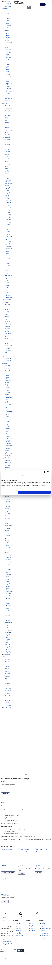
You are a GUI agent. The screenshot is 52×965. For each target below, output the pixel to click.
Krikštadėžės (9, 56)
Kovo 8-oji (7, 273)
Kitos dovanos (8, 318)
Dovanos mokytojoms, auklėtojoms (9, 246)
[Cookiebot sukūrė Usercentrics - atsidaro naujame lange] (45, 472)
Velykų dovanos (8, 275)
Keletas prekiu (8, 6)
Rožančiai (8, 67)
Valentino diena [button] (8, 267)
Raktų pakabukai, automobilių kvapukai (8, 321)
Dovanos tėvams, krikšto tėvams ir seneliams (8, 253)
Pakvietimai (7, 105)
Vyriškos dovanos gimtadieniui (7, 161)
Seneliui (8, 295)
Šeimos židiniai (8, 107)
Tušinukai (7, 316)
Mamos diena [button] (8, 277)
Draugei (8, 158)
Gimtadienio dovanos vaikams (7, 166)
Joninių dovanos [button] (6, 1)
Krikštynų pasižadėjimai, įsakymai (9, 83)
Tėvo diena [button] (7, 289)
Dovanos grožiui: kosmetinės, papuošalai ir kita (8, 326)
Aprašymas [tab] (3, 802)
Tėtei (7, 294)
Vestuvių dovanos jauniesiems (7, 124)
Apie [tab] (43, 475)
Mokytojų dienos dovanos (8, 188)
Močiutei (8, 284)
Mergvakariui (8, 134)
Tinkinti (25, 492)
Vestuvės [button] (5, 103)
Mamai (7, 282)
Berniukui (8, 33)
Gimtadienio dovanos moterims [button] (7, 153)
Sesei (7, 156)
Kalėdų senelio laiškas (9, 207)
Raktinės (6, 314)
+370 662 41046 (9, 935)
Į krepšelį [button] (21, 873)
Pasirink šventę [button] (6, 137)
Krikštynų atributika (13, 775)
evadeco (3, 921)
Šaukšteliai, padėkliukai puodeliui (7, 304)
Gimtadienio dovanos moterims (7, 147)
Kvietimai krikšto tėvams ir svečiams (8, 11)
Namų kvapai (8, 333)
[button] (6, 355)
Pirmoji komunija (8, 98)
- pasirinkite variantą (8, 872)
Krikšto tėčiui (9, 297)
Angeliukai (8, 86)
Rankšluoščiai (8, 338)
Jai (6, 268)
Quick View (3, 865)
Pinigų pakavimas (7, 352)
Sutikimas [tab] (9, 475)
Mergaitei (8, 32)
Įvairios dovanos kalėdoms (8, 263)
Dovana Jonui (8, 4)
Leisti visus (42, 492)
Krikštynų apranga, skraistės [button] (7, 28)
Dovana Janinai (8, 3)
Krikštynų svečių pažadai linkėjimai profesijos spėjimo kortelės (8, 74)
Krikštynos (7, 775)
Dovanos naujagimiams (19, 797)
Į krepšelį (5, 793)
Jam (7, 270)
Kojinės (6, 343)
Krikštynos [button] (5, 8)
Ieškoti (43, 4)
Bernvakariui (7, 135)
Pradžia (2, 775)
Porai (7, 272)
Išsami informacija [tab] (26, 475)
